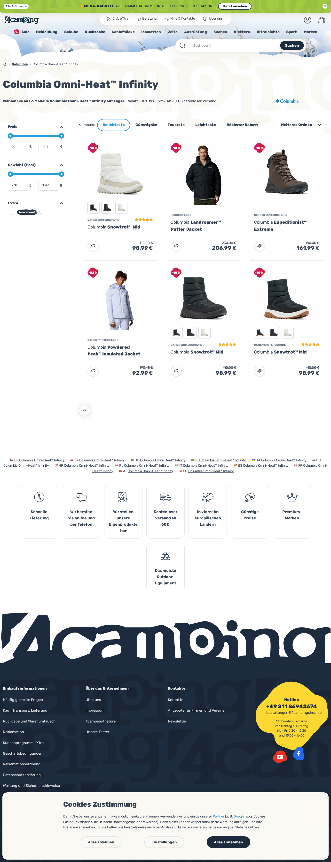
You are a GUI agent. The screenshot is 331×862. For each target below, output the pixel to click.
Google (239, 816)
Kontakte (175, 700)
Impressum (95, 710)
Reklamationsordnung (21, 764)
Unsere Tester (97, 732)
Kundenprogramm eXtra (23, 743)
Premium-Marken (292, 514)
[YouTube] (280, 757)
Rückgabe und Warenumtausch (29, 721)
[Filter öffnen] (59, 203)
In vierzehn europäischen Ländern (208, 518)
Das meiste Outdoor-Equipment (165, 576)
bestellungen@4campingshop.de (294, 712)
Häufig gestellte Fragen (23, 700)
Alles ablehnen (101, 842)
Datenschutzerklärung (22, 775)
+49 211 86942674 (291, 706)
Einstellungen (164, 842)
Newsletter (177, 721)
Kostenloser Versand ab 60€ (165, 518)
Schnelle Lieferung (39, 514)
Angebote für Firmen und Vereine (196, 710)
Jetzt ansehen (234, 6)
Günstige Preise (250, 514)
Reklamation (13, 732)
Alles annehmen (228, 842)
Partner (218, 816)
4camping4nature (101, 721)
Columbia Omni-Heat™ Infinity (42, 460)
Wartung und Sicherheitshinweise (31, 785)
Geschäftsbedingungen (22, 753)
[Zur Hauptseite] (22, 20)
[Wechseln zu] (59, 127)
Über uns (93, 700)
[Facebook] (298, 753)
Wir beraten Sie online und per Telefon (81, 518)
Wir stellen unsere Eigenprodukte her (123, 521)
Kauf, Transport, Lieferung (25, 710)
